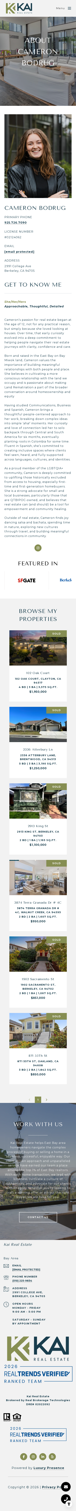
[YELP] (52, 1456)
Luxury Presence (49, 1468)
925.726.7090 (15, 222)
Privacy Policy (55, 1487)
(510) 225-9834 (22, 1280)
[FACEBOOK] (23, 1456)
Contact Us (38, 1217)
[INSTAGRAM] (38, 547)
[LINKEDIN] (42, 1456)
